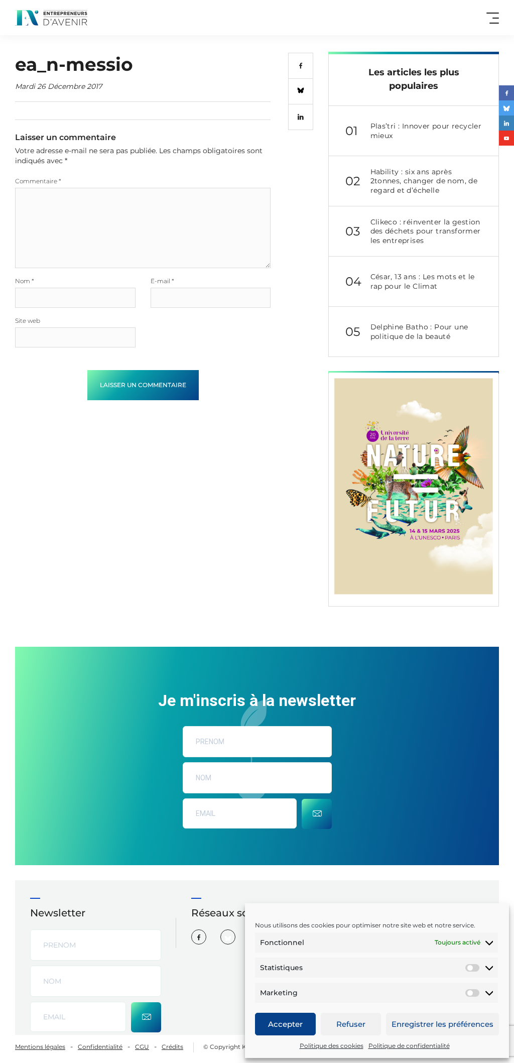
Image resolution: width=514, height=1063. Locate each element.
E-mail (162, 281)
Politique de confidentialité (409, 1045)
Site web (27, 320)
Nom (24, 281)
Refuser (350, 1024)
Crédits (172, 1046)
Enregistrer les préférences (442, 1024)
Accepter (285, 1024)
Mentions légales (40, 1046)
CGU (142, 1046)
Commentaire (38, 181)
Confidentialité (100, 1046)
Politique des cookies (331, 1045)
